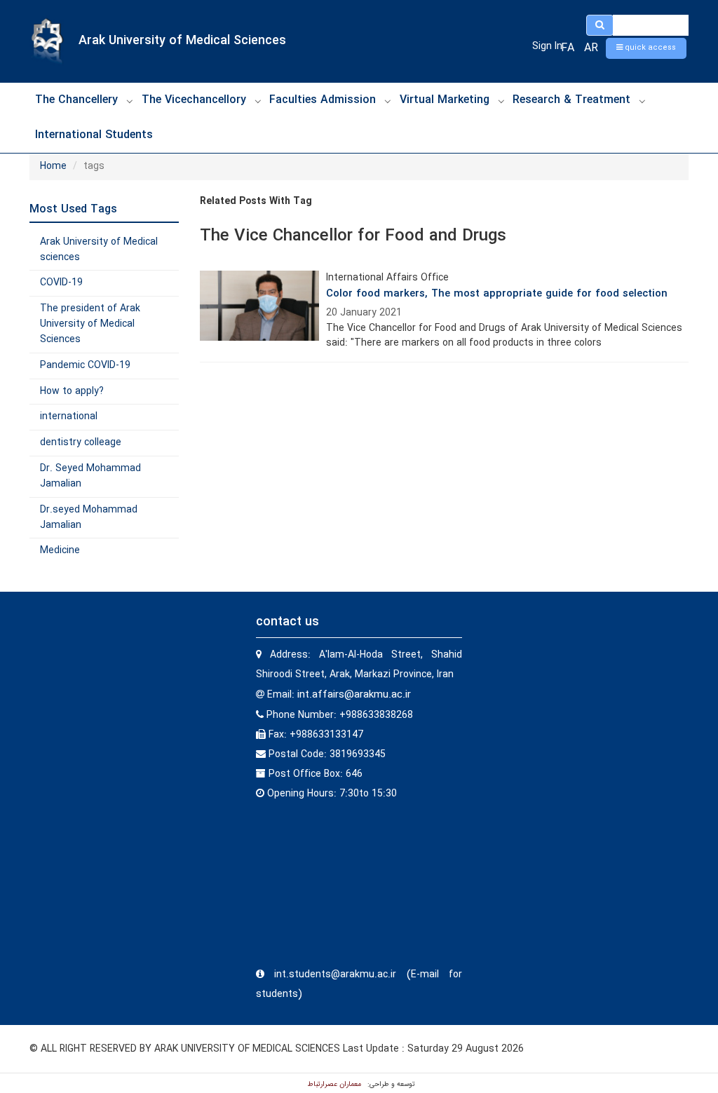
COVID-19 (61, 282)
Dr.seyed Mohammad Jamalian (88, 517)
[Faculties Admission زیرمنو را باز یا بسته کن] (387, 101)
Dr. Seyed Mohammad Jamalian (90, 476)
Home (53, 166)
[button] (646, 48)
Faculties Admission (322, 100)
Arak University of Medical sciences (99, 249)
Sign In (547, 46)
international (68, 416)
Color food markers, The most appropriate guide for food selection (497, 293)
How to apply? (72, 391)
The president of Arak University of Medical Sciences (90, 324)
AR (591, 48)
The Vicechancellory (194, 100)
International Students (94, 135)
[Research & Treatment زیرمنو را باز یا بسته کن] (642, 101)
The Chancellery (76, 100)
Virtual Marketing (444, 100)
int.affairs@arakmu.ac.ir (354, 694)
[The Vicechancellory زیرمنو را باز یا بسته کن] (258, 101)
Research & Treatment (571, 100)
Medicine (60, 550)
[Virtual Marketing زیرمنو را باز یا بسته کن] (501, 101)
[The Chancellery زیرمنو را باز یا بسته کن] (129, 101)
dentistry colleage (80, 442)
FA (567, 48)
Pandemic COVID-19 (85, 365)
